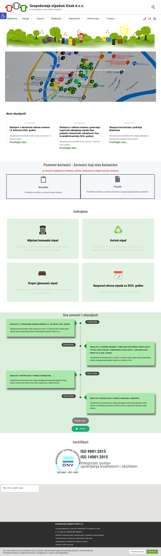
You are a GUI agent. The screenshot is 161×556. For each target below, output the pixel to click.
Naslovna (12, 18)
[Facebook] (154, 18)
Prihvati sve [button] (152, 552)
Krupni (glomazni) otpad (42, 283)
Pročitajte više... (19, 142)
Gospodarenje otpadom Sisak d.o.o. (57, 6)
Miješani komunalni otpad (42, 240)
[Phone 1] (144, 18)
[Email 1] (149, 18)
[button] (3, 16)
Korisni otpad (118, 240)
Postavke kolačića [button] (137, 552)
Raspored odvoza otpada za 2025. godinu (118, 285)
